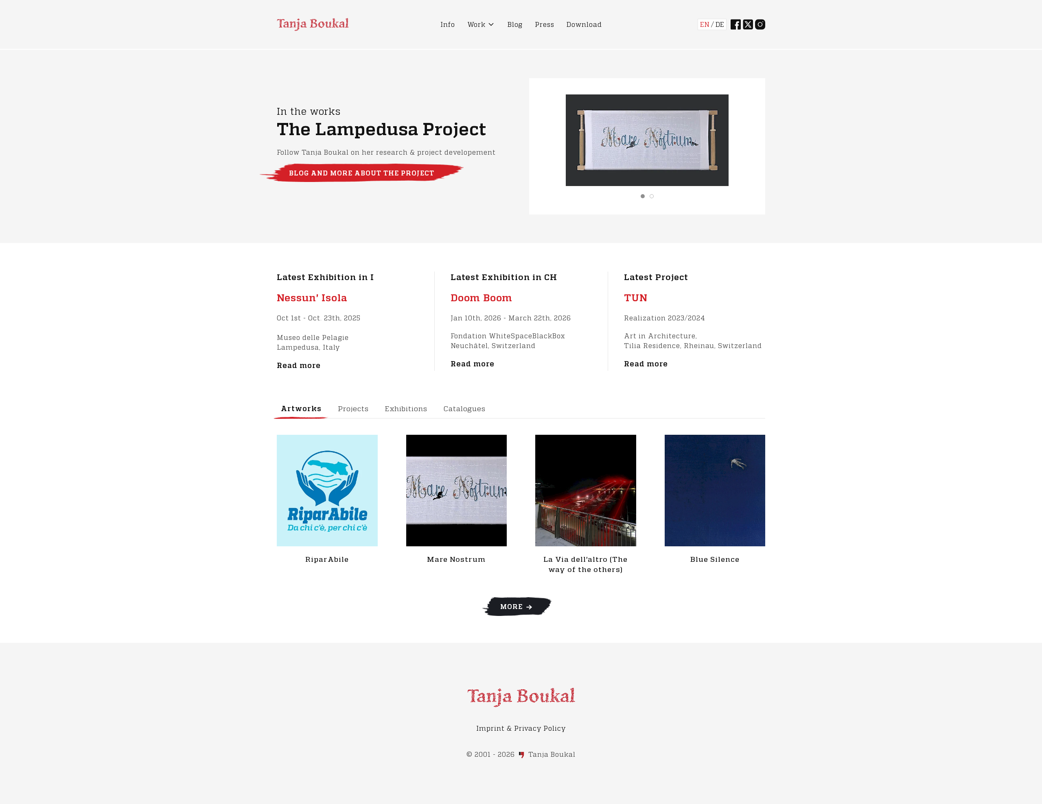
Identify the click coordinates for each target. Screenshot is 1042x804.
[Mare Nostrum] (456, 489)
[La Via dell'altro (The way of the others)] (585, 489)
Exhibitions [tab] (406, 408)
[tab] (643, 196)
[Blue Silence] (715, 489)
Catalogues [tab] (465, 408)
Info (447, 24)
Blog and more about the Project (361, 173)
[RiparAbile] (327, 489)
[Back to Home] (313, 24)
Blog (515, 24)
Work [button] (476, 24)
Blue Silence (715, 559)
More (512, 606)
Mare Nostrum (456, 559)
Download (584, 24)
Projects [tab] (353, 408)
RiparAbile (327, 559)
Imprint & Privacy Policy (521, 728)
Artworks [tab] (301, 408)
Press (544, 24)
